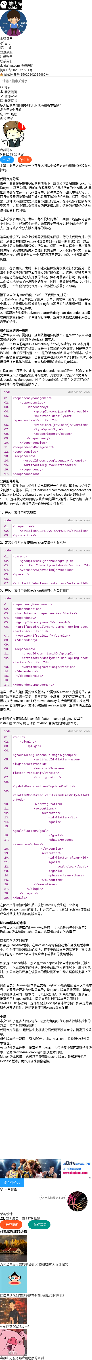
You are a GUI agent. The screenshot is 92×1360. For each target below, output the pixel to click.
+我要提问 (11, 1224)
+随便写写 (39, 1224)
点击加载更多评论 (53, 1198)
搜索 (5, 87)
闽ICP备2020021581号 (16, 70)
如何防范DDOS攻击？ (15, 1326)
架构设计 (6, 1213)
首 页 (6, 43)
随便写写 (8, 96)
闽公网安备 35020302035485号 (26, 74)
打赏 (24, 159)
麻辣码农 (6, 149)
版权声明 (27, 65)
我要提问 (8, 91)
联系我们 (6, 61)
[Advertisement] (46, 1111)
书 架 (6, 47)
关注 (7, 159)
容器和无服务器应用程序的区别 (22, 1358)
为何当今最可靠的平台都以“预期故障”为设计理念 (34, 1264)
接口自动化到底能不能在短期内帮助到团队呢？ (33, 1295)
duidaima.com (79, 392)
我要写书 (8, 100)
